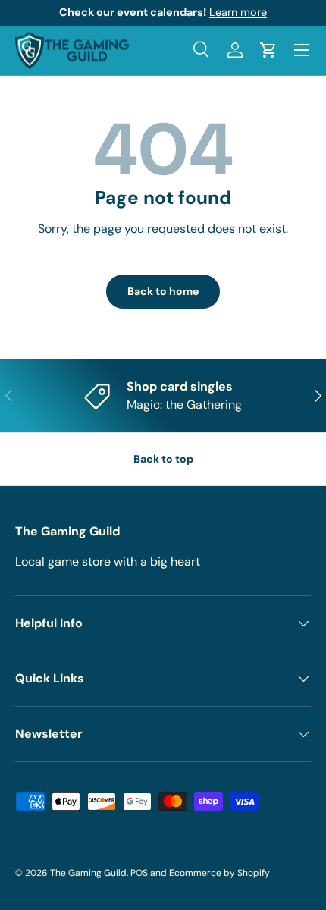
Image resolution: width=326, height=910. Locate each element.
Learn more (238, 12)
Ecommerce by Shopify (219, 873)
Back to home (163, 291)
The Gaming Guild (88, 873)
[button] (268, 50)
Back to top (163, 459)
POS (139, 873)
